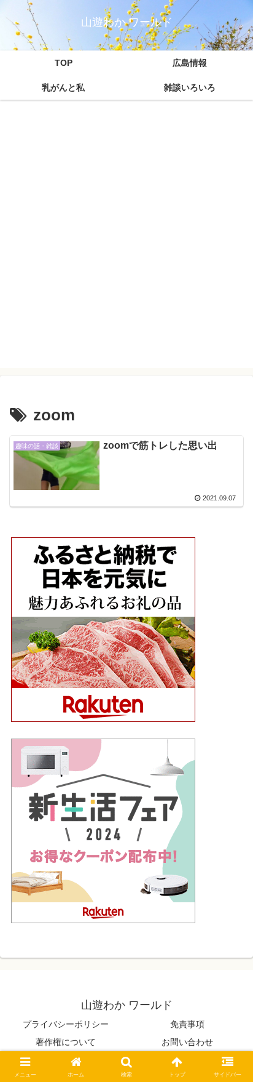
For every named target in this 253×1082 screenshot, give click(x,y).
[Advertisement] (126, 241)
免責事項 (187, 1024)
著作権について (66, 1042)
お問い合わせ (187, 1042)
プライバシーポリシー (66, 1024)
